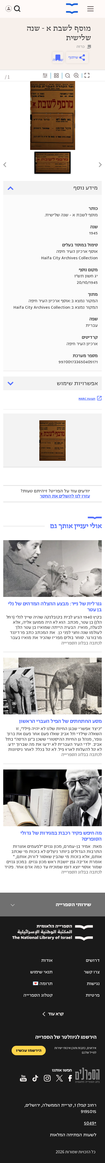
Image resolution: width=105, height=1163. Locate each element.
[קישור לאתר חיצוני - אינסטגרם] (47, 1078)
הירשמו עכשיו (28, 1050)
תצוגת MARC (87, 399)
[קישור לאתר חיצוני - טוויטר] (59, 1078)
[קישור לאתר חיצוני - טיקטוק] (35, 1078)
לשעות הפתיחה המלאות (73, 1135)
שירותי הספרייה (73, 904)
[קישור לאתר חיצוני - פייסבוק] (70, 1078)
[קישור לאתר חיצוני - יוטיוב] (23, 1078)
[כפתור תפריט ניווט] (90, 8)
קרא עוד (56, 1014)
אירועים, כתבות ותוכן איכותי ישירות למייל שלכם (75, 1050)
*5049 (90, 1123)
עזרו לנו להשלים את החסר (65, 496)
